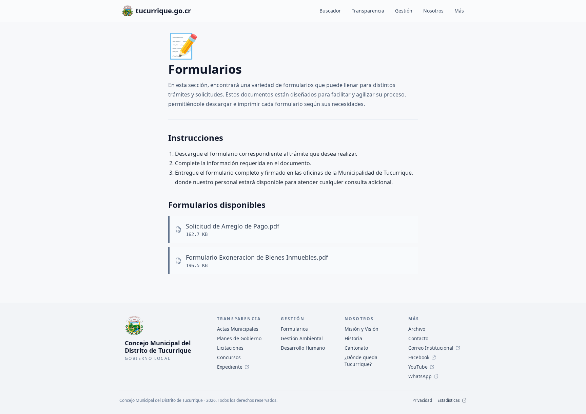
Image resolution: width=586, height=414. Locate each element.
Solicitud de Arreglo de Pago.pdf (232, 226)
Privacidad (422, 400)
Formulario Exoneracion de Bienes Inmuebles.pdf (257, 257)
